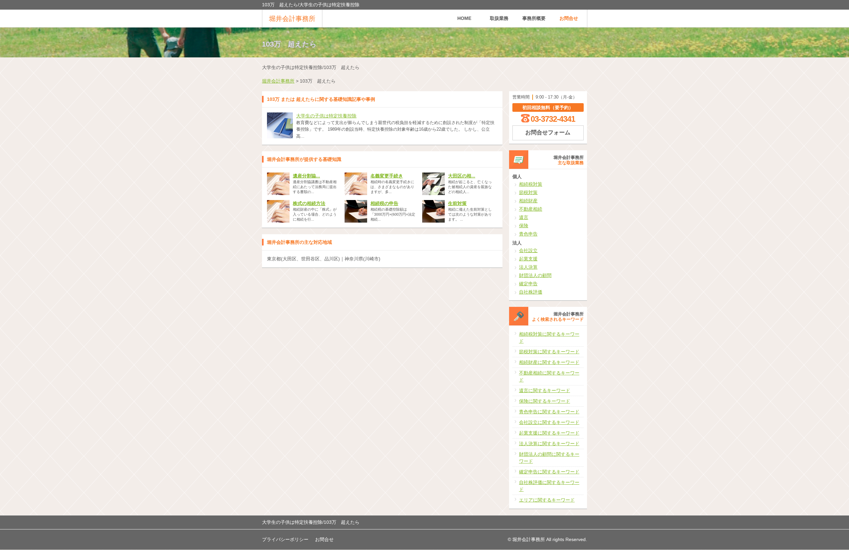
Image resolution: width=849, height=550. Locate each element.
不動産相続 (530, 209)
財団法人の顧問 (535, 275)
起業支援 (528, 258)
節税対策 (528, 192)
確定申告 (528, 283)
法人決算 (528, 267)
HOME (464, 18)
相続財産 (528, 200)
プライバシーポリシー (285, 539)
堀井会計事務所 (292, 18)
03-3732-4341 (553, 118)
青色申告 (528, 234)
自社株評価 (530, 292)
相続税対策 (530, 184)
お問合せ (568, 18)
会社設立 (528, 250)
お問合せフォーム (547, 132)
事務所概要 (534, 18)
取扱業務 (499, 18)
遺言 (523, 217)
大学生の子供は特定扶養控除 (326, 115)
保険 (523, 225)
